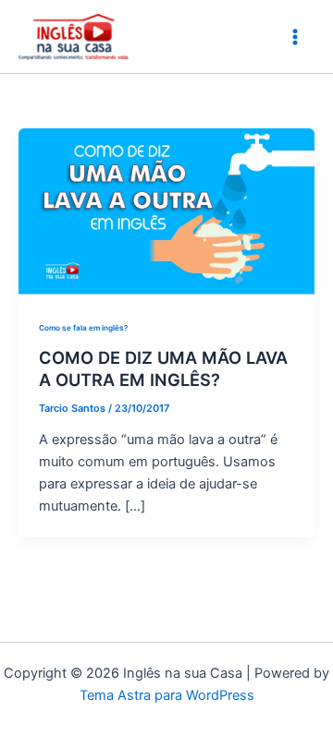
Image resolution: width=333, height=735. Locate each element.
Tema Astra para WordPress (167, 695)
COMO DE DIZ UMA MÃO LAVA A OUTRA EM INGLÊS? (163, 368)
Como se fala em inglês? (83, 327)
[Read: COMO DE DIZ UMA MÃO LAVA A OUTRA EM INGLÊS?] (166, 210)
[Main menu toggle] (295, 37)
